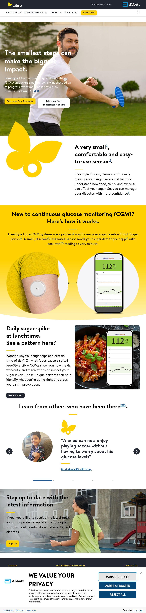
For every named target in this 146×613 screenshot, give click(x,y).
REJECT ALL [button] (118, 594)
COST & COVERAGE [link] (34, 13)
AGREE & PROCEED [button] (117, 586)
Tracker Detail (31, 610)
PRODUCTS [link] (11, 13)
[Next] (136, 451)
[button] (138, 12)
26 (35, 91)
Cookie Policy (19, 610)
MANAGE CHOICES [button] (117, 577)
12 (127, 238)
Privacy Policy (9, 610)
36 (38, 91)
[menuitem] (13, 12)
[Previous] (9, 451)
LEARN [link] (54, 13)
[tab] (42, 480)
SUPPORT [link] (69, 13)
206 (123, 405)
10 (21, 238)
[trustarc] (137, 610)
